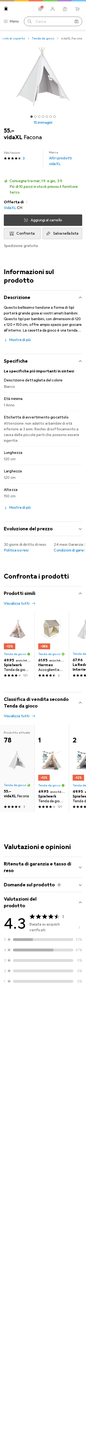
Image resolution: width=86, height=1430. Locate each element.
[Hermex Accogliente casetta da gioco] (51, 646)
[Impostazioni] (40, 9)
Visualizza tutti (17, 603)
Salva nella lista (65, 233)
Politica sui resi (16, 550)
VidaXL (10, 207)
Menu (14, 21)
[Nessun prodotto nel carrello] (77, 9)
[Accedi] (52, 9)
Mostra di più (20, 339)
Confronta (25, 233)
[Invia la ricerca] (29, 21)
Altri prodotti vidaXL (60, 158)
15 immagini (43, 122)
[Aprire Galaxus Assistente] (65, 9)
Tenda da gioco (43, 38)
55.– (9, 130)
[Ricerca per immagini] (76, 21)
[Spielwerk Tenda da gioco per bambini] (17, 646)
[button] (43, 186)
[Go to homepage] (6, 8)
